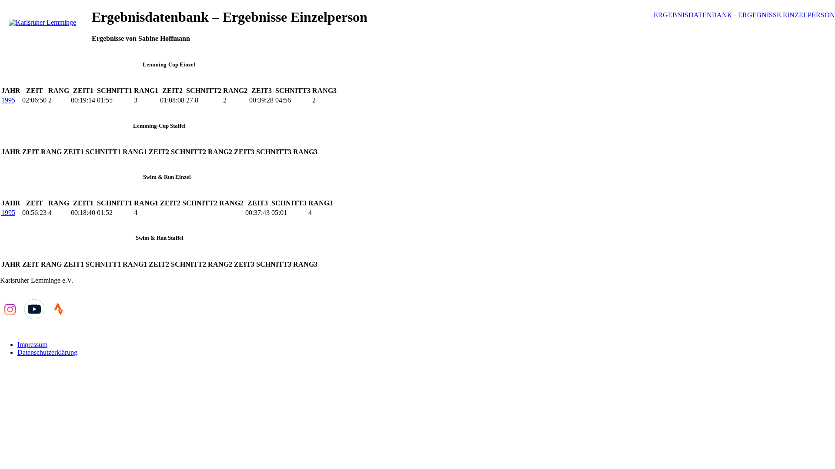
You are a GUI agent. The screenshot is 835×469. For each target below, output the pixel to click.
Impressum (32, 344)
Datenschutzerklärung (47, 352)
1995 (8, 100)
